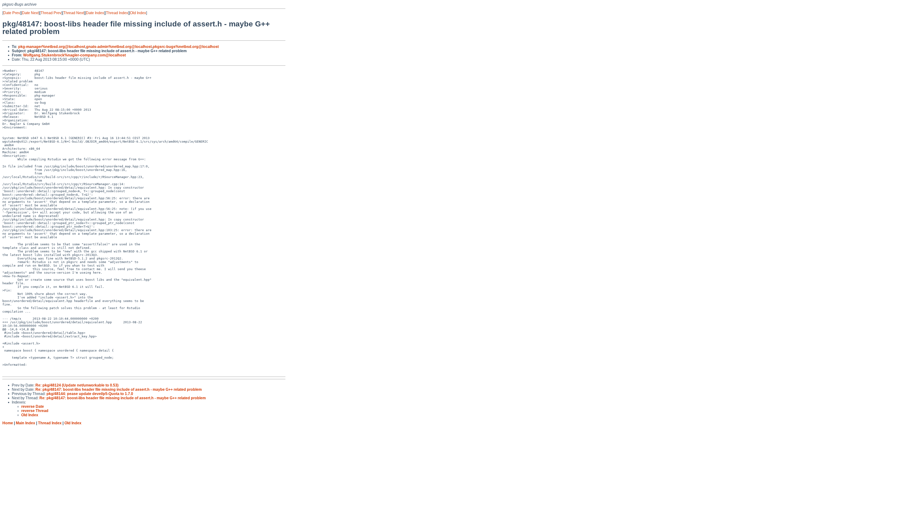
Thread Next (73, 13)
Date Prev (11, 13)
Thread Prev (51, 13)
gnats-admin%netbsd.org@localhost (119, 47)
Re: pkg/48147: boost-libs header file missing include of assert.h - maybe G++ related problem (118, 389)
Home (7, 423)
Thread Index (117, 13)
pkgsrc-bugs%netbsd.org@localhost (186, 47)
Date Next (30, 13)
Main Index (25, 423)
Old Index (138, 13)
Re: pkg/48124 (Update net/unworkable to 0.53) (76, 385)
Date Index (95, 13)
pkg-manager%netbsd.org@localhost (51, 47)
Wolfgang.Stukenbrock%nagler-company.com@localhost (74, 55)
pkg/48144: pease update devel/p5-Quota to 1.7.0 (89, 394)
